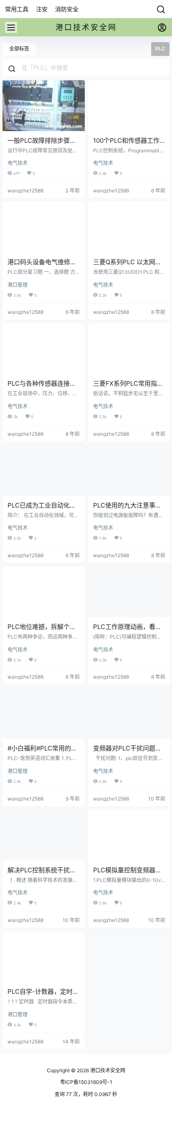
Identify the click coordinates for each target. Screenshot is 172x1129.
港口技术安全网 (107, 1070)
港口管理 (18, 285)
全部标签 (19, 48)
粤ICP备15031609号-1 (86, 1082)
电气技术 (18, 163)
